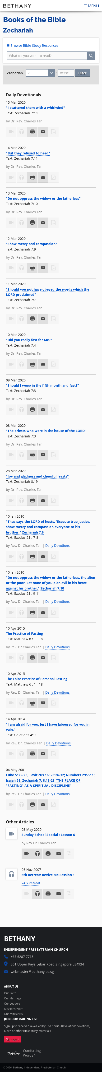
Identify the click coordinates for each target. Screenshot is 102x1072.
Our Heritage (12, 998)
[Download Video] (27, 854)
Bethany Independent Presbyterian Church (17, 5)
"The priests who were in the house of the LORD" (46, 430)
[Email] (43, 132)
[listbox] (40, 73)
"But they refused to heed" (28, 153)
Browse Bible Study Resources (33, 45)
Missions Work (13, 1009)
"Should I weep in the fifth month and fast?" (42, 385)
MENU (93, 6)
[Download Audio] (37, 854)
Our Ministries (13, 1014)
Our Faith (10, 993)
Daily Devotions (57, 545)
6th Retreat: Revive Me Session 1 (48, 874)
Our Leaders (12, 1004)
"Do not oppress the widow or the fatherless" (43, 198)
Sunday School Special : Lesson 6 (48, 834)
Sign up (12, 1039)
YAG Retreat (31, 883)
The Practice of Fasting (24, 633)
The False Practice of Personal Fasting (36, 679)
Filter (82, 73)
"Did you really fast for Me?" (29, 340)
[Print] (32, 132)
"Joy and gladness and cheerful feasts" (37, 476)
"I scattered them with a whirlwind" (35, 107)
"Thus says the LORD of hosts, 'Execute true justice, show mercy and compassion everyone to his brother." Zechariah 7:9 (48, 526)
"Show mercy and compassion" (31, 243)
